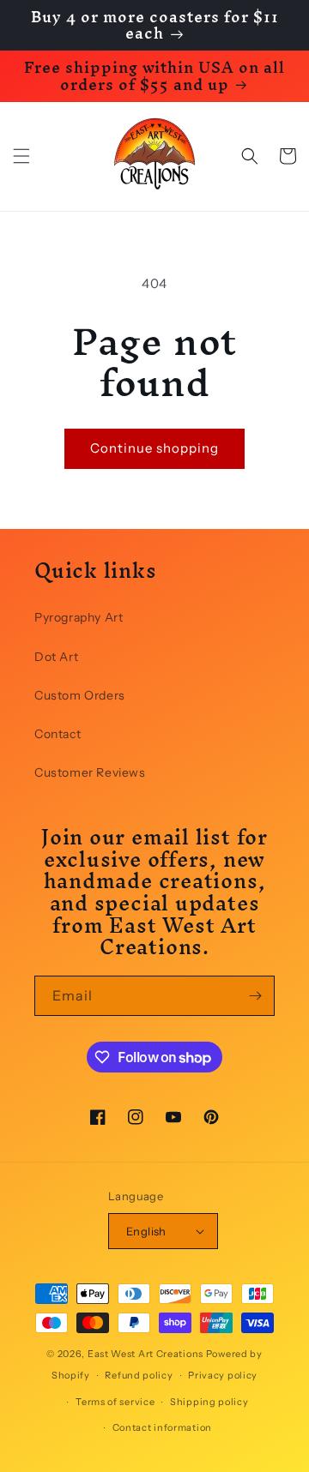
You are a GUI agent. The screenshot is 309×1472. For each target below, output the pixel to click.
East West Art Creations (145, 1354)
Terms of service (115, 1402)
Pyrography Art (78, 617)
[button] (21, 156)
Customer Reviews (90, 772)
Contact (57, 734)
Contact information (162, 1427)
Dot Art (56, 656)
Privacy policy (223, 1375)
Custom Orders (79, 695)
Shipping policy (209, 1402)
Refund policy (139, 1375)
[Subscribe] (255, 996)
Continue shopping (154, 448)
